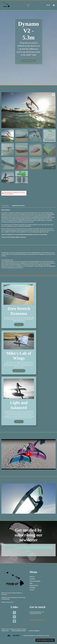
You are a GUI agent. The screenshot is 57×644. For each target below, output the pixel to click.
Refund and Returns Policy (19, 630)
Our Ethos (32, 579)
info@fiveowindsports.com (37, 620)
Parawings (32, 587)
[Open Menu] (28, 5)
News (31, 583)
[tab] (5, 205)
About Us (32, 576)
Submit (28, 552)
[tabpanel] (28, 223)
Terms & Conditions (34, 630)
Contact (32, 590)
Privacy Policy (5, 630)
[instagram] (14, 617)
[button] (53, 94)
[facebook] (14, 612)
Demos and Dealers (35, 581)
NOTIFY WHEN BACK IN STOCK (45, 640)
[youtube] (14, 621)
